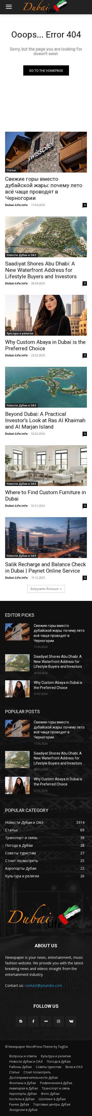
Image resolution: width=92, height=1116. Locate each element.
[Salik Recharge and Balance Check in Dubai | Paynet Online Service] (46, 537)
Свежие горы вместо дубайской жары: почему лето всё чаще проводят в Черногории (43, 188)
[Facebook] (33, 1021)
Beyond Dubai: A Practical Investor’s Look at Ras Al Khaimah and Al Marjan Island (45, 420)
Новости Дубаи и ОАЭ (21, 255)
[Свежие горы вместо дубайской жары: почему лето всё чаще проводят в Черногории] (46, 152)
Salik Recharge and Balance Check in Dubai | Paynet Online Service (45, 567)
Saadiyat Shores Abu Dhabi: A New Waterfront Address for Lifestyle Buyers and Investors (41, 270)
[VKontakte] (71, 1021)
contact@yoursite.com (43, 985)
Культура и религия (20, 333)
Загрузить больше (44, 589)
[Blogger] (21, 1021)
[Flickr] (46, 1021)
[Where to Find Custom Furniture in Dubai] (46, 465)
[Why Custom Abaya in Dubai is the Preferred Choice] (46, 315)
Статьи (11, 170)
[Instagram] (59, 1021)
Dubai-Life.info (16, 205)
